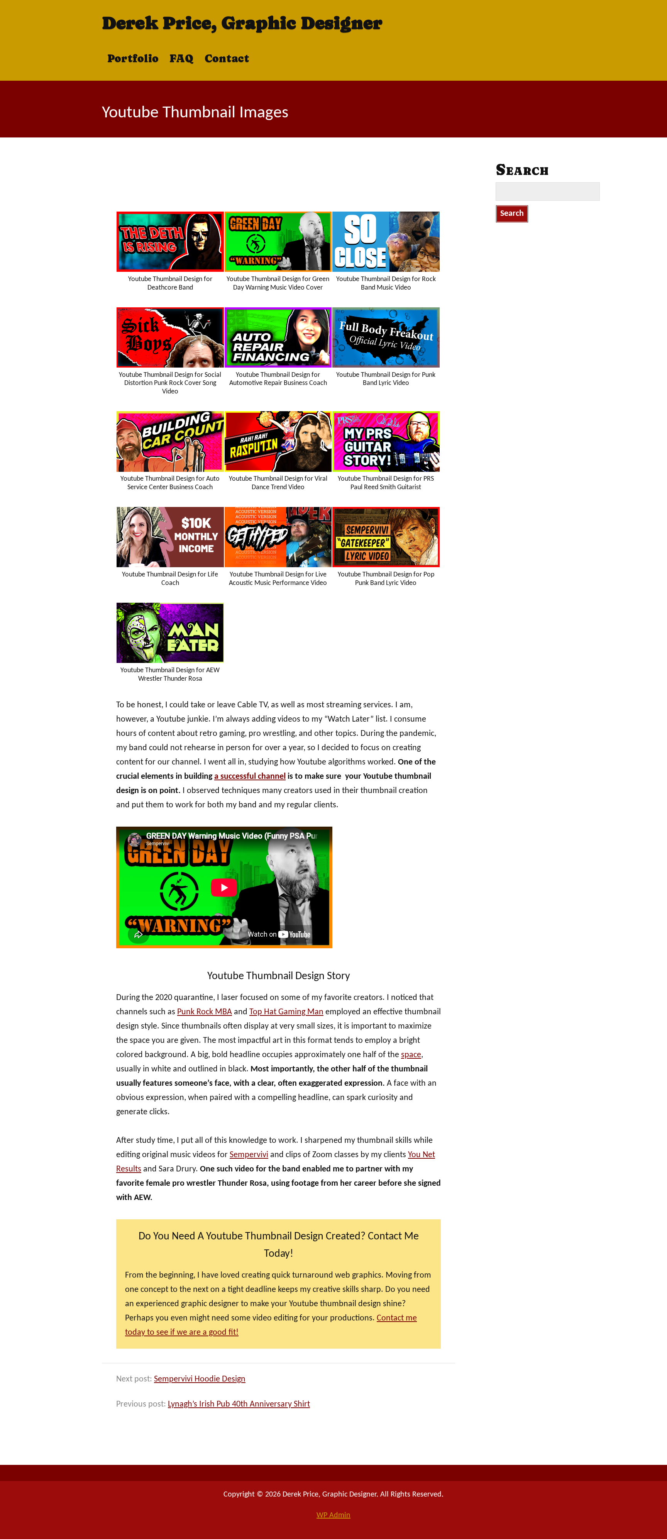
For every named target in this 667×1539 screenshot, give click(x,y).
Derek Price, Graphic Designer (242, 22)
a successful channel (250, 776)
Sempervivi (249, 1155)
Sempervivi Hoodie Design (199, 1379)
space (411, 1055)
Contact (227, 58)
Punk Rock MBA (204, 1012)
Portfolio (133, 58)
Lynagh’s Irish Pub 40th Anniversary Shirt (239, 1404)
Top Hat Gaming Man (286, 1012)
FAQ (181, 58)
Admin (333, 1515)
